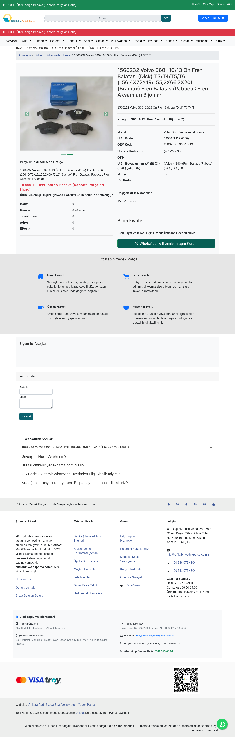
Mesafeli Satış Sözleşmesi (129, 559)
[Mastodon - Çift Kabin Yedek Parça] (188, 504)
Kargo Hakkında (130, 569)
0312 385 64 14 (171, 643)
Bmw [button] (219, 41)
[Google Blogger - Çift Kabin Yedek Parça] (197, 504)
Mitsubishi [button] (203, 41)
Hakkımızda (23, 579)
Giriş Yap (208, 4)
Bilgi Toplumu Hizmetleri (129, 538)
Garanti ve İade (25, 587)
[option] (66, 113)
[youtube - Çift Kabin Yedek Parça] (215, 504)
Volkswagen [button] (119, 41)
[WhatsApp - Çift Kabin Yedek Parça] (179, 504)
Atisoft (80, 713)
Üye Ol (196, 4)
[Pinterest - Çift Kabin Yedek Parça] (206, 504)
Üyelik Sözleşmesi (86, 561)
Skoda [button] (100, 41)
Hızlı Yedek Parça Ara (88, 593)
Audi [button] (25, 41)
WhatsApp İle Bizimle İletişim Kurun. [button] (169, 243)
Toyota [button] (138, 41)
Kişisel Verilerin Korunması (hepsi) (86, 551)
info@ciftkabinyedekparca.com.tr (155, 635)
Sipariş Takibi (224, 4)
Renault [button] (72, 41)
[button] (66, 113)
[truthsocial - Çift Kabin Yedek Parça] (170, 504)
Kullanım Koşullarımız (134, 549)
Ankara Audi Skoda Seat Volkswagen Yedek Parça (61, 705)
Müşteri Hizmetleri (85, 569)
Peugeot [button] (56, 41)
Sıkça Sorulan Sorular (30, 595)
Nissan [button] (185, 41)
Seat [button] (87, 41)
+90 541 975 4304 (184, 571)
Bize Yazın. (134, 585)
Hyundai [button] (154, 41)
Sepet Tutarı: (213, 18)
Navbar (11, 41)
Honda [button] (170, 41)
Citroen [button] (39, 41)
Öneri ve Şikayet (131, 577)
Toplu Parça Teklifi (86, 585)
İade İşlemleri (82, 577)
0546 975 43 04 (164, 651)
